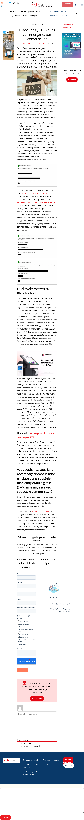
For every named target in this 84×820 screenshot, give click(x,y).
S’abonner (72, 79)
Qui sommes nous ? (30, 760)
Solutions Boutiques (40, 511)
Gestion (17, 15)
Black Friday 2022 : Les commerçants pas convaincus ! (37, 34)
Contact (46, 764)
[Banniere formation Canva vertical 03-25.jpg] (71, 58)
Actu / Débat (42, 44)
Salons (63, 11)
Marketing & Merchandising (32, 11)
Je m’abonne (37, 698)
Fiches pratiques (31, 15)
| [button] (40, 15)
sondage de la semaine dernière (36, 193)
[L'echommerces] (11, 762)
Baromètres (54, 11)
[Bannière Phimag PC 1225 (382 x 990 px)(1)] (8, 59)
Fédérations (54, 15)
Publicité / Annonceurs (52, 760)
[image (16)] (37, 375)
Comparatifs (65, 15)
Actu (14, 11)
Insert (5, 817)
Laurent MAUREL (28, 44)
